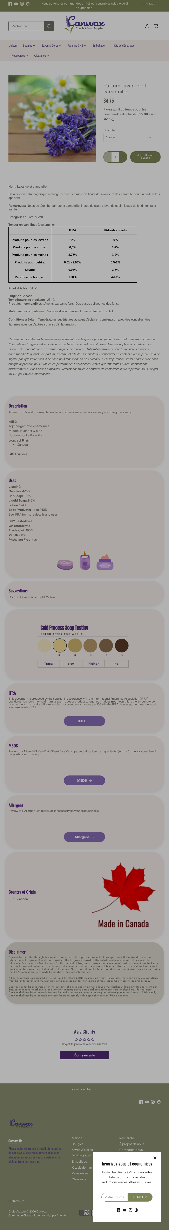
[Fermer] (155, 1157)
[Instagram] (130, 1210)
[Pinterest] (136, 1210)
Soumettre (140, 1197)
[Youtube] (124, 1210)
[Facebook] (118, 1210)
